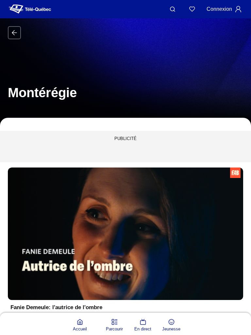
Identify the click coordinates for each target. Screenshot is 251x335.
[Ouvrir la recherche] (172, 9)
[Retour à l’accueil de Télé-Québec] (30, 9)
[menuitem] (79, 325)
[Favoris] (192, 9)
